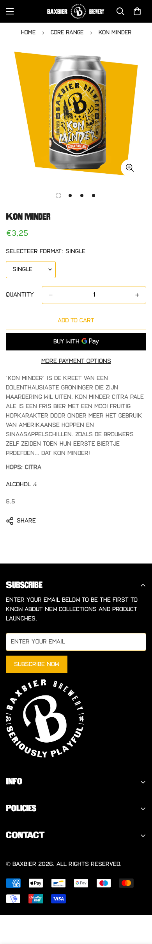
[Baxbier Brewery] (76, 11)
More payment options (76, 361)
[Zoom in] (129, 168)
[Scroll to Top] (138, 902)
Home (28, 33)
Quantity (20, 295)
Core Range (67, 33)
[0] (137, 11)
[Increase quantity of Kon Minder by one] (137, 295)
